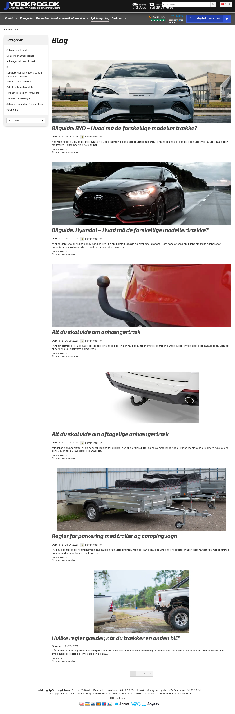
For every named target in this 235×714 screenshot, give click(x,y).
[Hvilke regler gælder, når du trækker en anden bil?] (141, 601)
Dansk (227, 4)
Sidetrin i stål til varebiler (18, 81)
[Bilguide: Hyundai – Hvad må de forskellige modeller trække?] (141, 193)
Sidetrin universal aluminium (20, 87)
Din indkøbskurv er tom (204, 18)
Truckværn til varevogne (18, 98)
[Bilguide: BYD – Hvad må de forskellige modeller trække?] (141, 91)
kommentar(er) (92, 136)
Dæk (8, 67)
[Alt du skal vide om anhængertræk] (141, 295)
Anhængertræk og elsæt (18, 50)
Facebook (119, 697)
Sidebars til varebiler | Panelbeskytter (25, 104)
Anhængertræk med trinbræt (20, 61)
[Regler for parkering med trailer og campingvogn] (141, 499)
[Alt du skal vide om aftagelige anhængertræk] (141, 397)
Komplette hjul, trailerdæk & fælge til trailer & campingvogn (24, 74)
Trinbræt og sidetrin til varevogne (22, 93)
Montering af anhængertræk (20, 56)
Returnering (12, 110)
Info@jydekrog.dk (156, 690)
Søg (213, 4)
